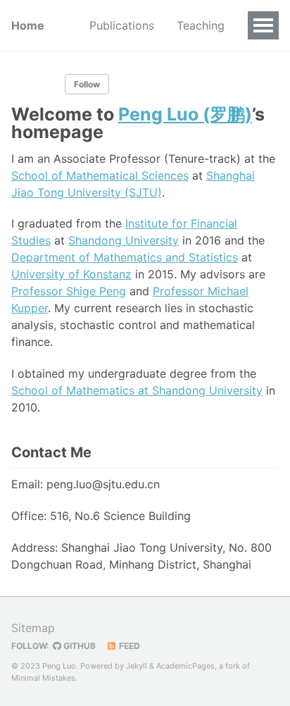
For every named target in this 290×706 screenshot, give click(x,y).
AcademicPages (185, 666)
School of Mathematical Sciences (100, 175)
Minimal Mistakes (43, 678)
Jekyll (136, 666)
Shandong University (123, 240)
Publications (121, 25)
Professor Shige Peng (68, 291)
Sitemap (33, 628)
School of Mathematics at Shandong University (137, 390)
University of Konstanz (71, 274)
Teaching (201, 25)
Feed (128, 645)
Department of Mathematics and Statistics (124, 257)
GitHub (78, 645)
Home (27, 25)
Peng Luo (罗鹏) (185, 114)
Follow (87, 84)
